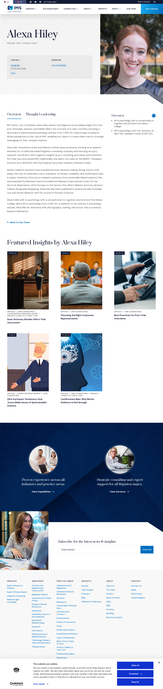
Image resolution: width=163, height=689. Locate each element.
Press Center (144, 2)
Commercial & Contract (63, 613)
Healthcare (37, 611)
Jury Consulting (59, 65)
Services (30, 9)
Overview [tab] (14, 114)
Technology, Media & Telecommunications (41, 641)
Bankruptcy (62, 602)
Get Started (152, 9)
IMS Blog (110, 613)
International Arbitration (67, 634)
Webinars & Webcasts (91, 602)
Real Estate (62, 658)
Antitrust (61, 598)
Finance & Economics (66, 622)
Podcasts (86, 594)
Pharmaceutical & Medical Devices (39, 635)
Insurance (36, 627)
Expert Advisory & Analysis (15, 586)
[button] (154, 2)
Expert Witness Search (28, 393)
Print (13, 73)
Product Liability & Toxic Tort (22, 316)
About (115, 9)
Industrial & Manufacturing (38, 621)
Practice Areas (65, 581)
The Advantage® (51, 9)
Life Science (37, 630)
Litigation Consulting (16, 596)
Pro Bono (110, 609)
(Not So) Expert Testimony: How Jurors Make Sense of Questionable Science (27, 402)
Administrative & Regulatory (64, 586)
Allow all (135, 665)
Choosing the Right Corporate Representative (77, 317)
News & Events (113, 598)
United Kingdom (138, 598)
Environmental (63, 618)
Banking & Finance (40, 594)
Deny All (135, 682)
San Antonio (136, 594)
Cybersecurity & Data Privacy (41, 599)
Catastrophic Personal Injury (22, 314)
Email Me (15, 65)
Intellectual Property (66, 630)
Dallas (133, 590)
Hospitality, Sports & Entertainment (41, 615)
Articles (85, 586)
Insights (102, 9)
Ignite (87, 9)
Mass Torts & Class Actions (65, 642)
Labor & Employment (66, 638)
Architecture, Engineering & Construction (38, 588)
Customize (134, 674)
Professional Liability (65, 654)
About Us (110, 586)
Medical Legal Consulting (13, 600)
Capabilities (70, 9)
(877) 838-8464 (50, 2)
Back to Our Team (20, 222)
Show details (39, 684)
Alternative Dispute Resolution (65, 593)
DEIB (108, 605)
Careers (109, 594)
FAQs (108, 602)
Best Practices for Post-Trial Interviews (130, 317)
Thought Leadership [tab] (41, 114)
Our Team (131, 9)
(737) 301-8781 (18, 68)
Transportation (38, 647)
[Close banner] (159, 662)
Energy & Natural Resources (39, 605)
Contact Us (136, 586)
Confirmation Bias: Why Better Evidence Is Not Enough (77, 401)
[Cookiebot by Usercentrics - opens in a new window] (16, 684)
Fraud (59, 626)
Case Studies (87, 590)
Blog (83, 598)
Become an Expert (114, 617)
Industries (38, 581)
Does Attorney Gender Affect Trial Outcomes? (26, 321)
